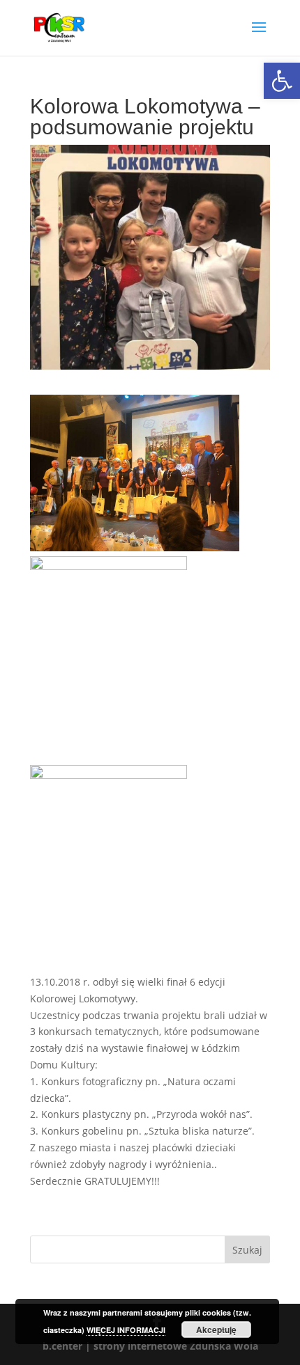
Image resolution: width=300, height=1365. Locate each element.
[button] (282, 81)
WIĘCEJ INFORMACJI (126, 1330)
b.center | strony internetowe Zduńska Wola (150, 1345)
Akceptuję (216, 1329)
